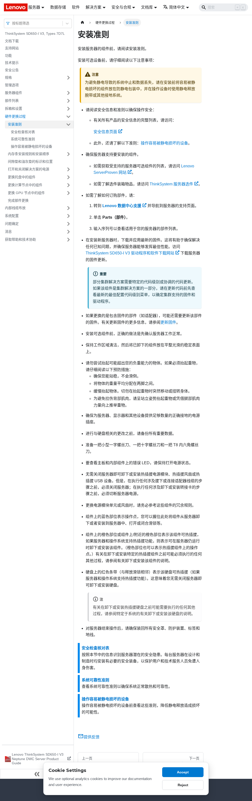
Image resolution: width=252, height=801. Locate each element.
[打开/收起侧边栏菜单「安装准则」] (68, 124)
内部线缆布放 (15, 208)
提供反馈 (91, 737)
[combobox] (12, 23)
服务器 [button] (34, 7)
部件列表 (12, 101)
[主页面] (82, 22)
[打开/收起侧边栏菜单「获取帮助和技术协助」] (68, 240)
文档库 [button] (147, 7)
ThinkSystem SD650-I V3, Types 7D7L (35, 34)
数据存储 (58, 7)
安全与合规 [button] (121, 7)
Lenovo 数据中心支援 (121, 206)
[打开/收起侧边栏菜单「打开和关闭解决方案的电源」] (68, 169)
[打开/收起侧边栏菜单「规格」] (68, 78)
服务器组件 (13, 93)
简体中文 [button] (177, 7)
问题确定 (12, 224)
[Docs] (12, 7)
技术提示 (12, 63)
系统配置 (12, 216)
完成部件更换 (18, 200)
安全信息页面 (105, 132)
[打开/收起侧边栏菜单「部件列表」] (68, 101)
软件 (76, 7)
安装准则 (15, 124)
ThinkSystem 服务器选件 (171, 184)
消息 (8, 231)
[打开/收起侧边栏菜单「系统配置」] (68, 216)
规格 (8, 77)
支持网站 (12, 48)
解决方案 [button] (93, 7)
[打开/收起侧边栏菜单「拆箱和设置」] (68, 109)
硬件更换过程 (15, 116)
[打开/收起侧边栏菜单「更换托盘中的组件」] (68, 177)
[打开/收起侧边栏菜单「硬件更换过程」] (68, 117)
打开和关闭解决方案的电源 (28, 169)
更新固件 (168, 322)
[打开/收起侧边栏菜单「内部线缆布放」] (68, 208)
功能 (8, 55)
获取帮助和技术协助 (20, 239)
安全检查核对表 (23, 132)
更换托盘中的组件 (21, 177)
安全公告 (12, 70)
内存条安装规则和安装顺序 (28, 154)
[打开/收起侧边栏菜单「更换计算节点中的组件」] (68, 185)
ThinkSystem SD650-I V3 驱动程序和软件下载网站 (130, 253)
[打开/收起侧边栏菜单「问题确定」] (68, 224)
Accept (183, 772)
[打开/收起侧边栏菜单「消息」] (68, 232)
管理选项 (12, 85)
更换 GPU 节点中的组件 (26, 193)
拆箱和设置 (13, 108)
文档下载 (12, 41)
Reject (183, 785)
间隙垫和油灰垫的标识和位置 (30, 161)
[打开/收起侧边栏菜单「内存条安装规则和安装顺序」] (68, 154)
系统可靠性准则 (23, 139)
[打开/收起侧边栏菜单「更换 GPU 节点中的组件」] (68, 193)
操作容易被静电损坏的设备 (31, 146)
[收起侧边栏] (37, 774)
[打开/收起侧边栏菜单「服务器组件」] (68, 93)
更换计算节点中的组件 (25, 185)
